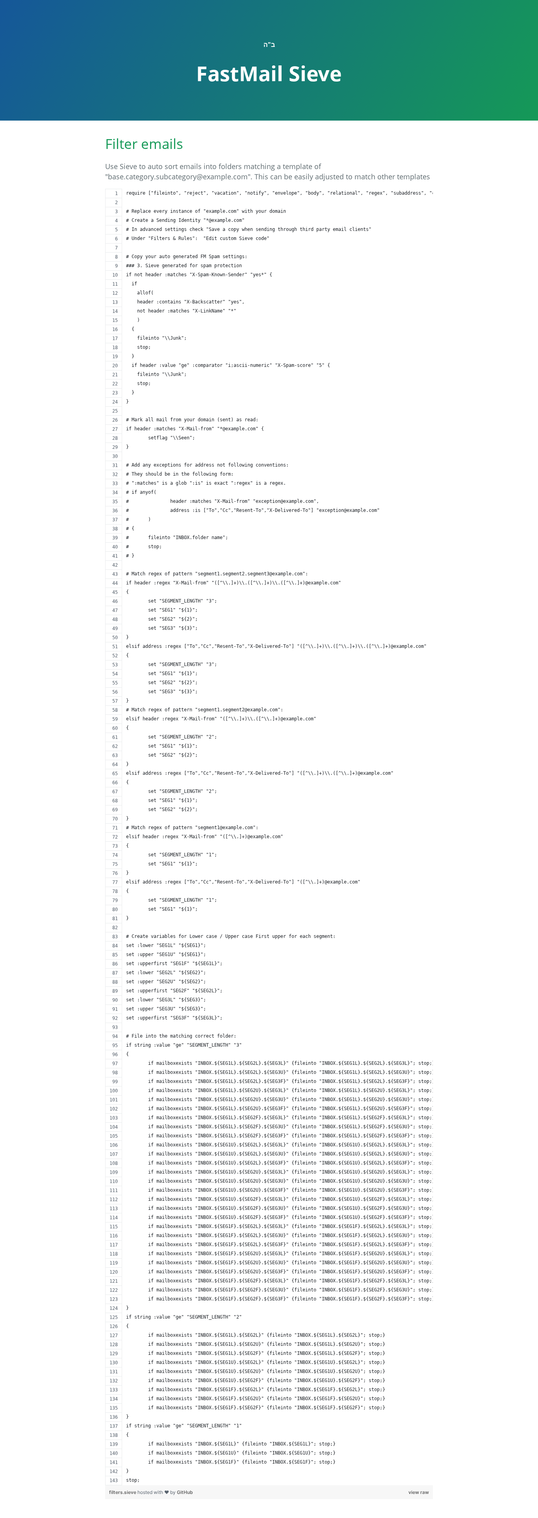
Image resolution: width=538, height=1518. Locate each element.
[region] (269, 837)
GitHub (185, 1492)
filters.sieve (123, 1492)
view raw (418, 1492)
